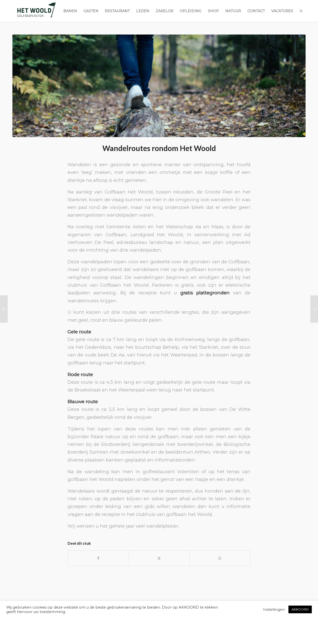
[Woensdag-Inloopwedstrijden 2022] (4, 309)
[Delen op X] (159, 558)
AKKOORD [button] (300, 609)
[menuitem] (70, 11)
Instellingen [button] (274, 609)
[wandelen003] (159, 86)
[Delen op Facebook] (98, 558)
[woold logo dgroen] (36, 11)
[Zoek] (301, 11)
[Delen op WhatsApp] (220, 558)
